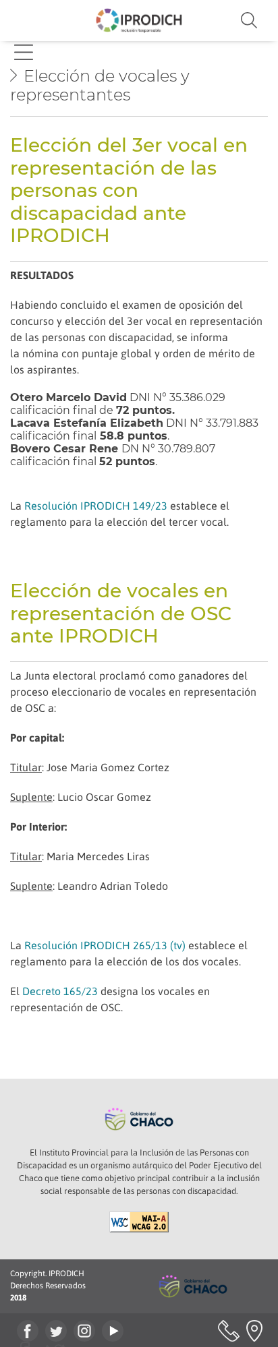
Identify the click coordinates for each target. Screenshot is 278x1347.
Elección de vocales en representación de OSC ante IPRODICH (120, 613)
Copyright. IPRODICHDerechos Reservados (48, 1286)
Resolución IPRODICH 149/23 (95, 506)
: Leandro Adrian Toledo (89, 886)
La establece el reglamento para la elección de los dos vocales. (129, 953)
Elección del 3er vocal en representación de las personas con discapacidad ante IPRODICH (129, 190)
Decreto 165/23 (60, 991)
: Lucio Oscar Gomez (80, 797)
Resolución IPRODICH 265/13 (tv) (105, 945)
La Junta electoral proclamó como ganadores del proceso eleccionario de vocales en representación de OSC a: (133, 691)
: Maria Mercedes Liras (80, 856)
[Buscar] (228, 20)
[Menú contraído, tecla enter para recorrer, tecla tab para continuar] (23, 52)
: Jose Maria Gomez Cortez (89, 767)
